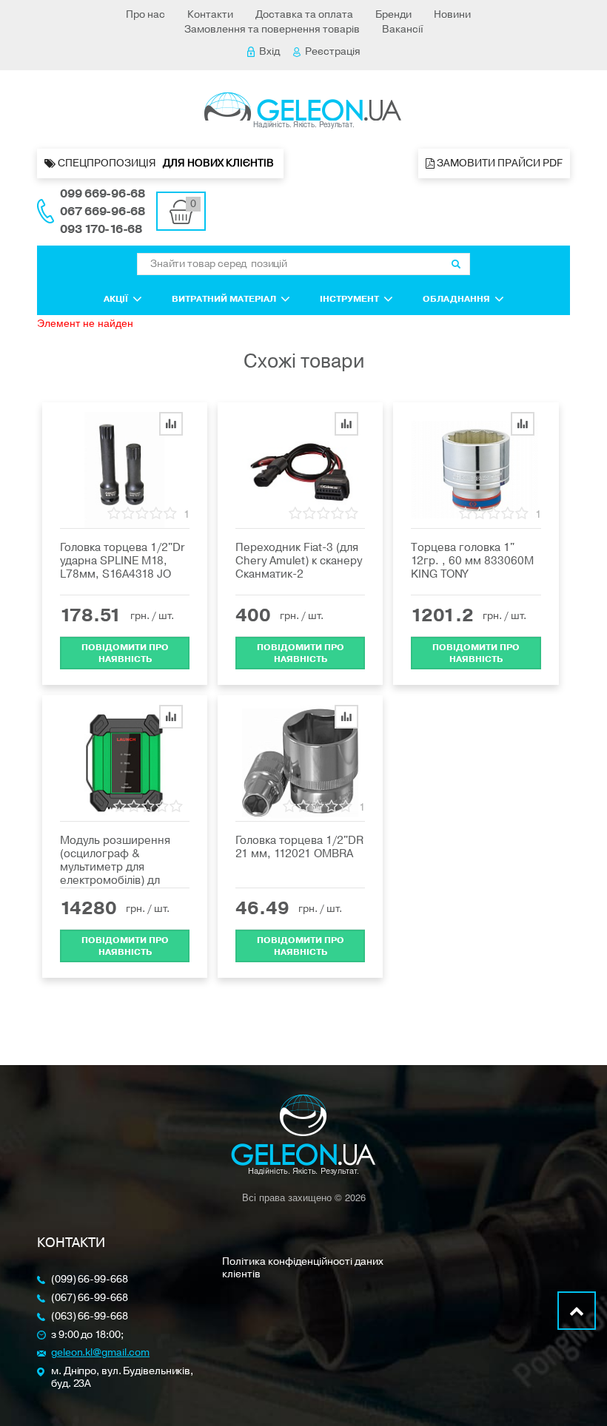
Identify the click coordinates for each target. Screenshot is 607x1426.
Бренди (393, 14)
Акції (116, 299)
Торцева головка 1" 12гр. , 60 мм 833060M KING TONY (472, 560)
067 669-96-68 (102, 211)
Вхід (269, 51)
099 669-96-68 (102, 194)
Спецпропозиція (166, 163)
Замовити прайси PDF (499, 163)
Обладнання (456, 299)
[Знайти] (456, 264)
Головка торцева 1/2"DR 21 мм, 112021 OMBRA (299, 847)
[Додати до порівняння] (171, 424)
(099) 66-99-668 (89, 1280)
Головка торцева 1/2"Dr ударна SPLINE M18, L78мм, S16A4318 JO (122, 560)
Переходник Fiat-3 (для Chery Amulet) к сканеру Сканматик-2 (298, 560)
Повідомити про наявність (125, 653)
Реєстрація (332, 51)
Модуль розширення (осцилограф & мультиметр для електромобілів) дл (115, 860)
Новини (452, 14)
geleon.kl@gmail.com (100, 1353)
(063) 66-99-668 (89, 1317)
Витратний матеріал (224, 299)
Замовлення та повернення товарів (272, 29)
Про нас (145, 14)
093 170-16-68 (101, 229)
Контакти (210, 14)
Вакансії (402, 29)
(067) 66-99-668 (89, 1298)
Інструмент (349, 299)
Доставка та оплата (304, 14)
